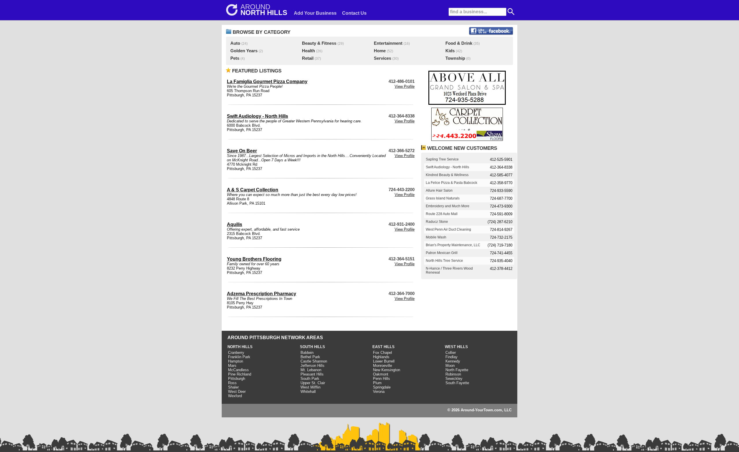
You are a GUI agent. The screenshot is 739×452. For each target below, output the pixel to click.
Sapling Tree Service (442, 159)
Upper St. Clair (313, 383)
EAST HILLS (383, 347)
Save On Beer (242, 150)
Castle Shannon (314, 361)
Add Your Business (315, 13)
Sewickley (453, 378)
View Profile (405, 86)
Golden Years (243, 50)
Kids (450, 50)
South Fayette (457, 383)
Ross (232, 383)
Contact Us (354, 13)
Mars (232, 365)
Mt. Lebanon (311, 370)
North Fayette (456, 370)
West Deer (237, 391)
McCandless (238, 370)
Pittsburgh (236, 378)
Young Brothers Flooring (254, 259)
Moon (450, 365)
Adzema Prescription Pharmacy (261, 293)
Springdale (382, 387)
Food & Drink (458, 43)
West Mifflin (310, 387)
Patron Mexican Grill (442, 253)
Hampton (235, 361)
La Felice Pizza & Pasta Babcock (451, 183)
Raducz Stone (437, 222)
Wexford (235, 396)
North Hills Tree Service (444, 261)
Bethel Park (310, 357)
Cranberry (236, 352)
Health (308, 50)
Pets (234, 58)
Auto (235, 43)
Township (455, 58)
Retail (307, 58)
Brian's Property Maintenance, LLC (453, 245)
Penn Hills (381, 378)
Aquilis (234, 224)
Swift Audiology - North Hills (257, 116)
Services (382, 58)
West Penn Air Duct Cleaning (448, 229)
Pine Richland (239, 374)
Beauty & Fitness (319, 43)
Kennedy (452, 361)
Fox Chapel (382, 352)
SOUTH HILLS (312, 347)
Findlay (451, 357)
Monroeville (382, 365)
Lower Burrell (384, 361)
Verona (379, 391)
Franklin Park (239, 357)
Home (380, 50)
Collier (450, 352)
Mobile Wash (436, 237)
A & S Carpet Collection (252, 189)
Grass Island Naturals (443, 198)
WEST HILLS (456, 347)
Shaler (233, 387)
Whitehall (308, 391)
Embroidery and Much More (447, 206)
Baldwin (307, 352)
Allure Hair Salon (439, 190)
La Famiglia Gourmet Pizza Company (267, 81)
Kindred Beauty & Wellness (447, 175)
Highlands (381, 357)
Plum (377, 383)
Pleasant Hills (312, 374)
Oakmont (380, 374)
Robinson (453, 374)
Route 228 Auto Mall (442, 214)
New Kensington (386, 370)
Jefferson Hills (312, 365)
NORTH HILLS (240, 347)
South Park (310, 378)
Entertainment (388, 43)
